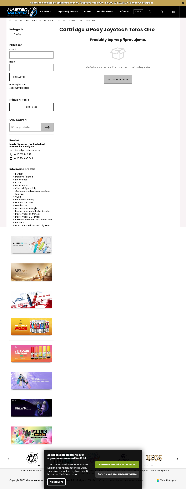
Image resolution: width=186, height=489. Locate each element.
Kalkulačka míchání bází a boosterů (33, 219)
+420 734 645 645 (23, 158)
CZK (137, 11)
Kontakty (23, 470)
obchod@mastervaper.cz (27, 150)
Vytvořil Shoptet (168, 480)
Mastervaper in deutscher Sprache (152, 470)
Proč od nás (21, 179)
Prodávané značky (24, 199)
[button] (34, 465)
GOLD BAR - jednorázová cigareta (32, 225)
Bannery (19, 222)
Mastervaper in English (26, 208)
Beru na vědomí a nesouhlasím (117, 474)
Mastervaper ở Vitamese (28, 216)
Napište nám (21, 185)
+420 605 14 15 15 (22, 154)
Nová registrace (17, 84)
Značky (17, 34)
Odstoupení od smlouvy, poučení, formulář (32, 192)
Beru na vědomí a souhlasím (117, 464)
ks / (31, 107)
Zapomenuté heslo (19, 88)
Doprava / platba (24, 176)
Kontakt (19, 173)
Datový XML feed (24, 202)
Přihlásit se (19, 76)
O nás (18, 182)
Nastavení (56, 482)
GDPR (18, 196)
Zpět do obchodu (118, 79)
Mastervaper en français (27, 213)
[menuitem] (45, 12)
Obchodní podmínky (25, 188)
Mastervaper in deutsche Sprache (32, 211)
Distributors (21, 205)
